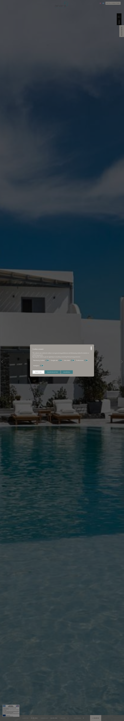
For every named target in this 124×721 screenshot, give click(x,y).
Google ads (54, 360)
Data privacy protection (73, 357)
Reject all (38, 372)
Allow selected (52, 372)
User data (67, 360)
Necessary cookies (39, 360)
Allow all (66, 372)
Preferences (79, 360)
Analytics (36, 365)
